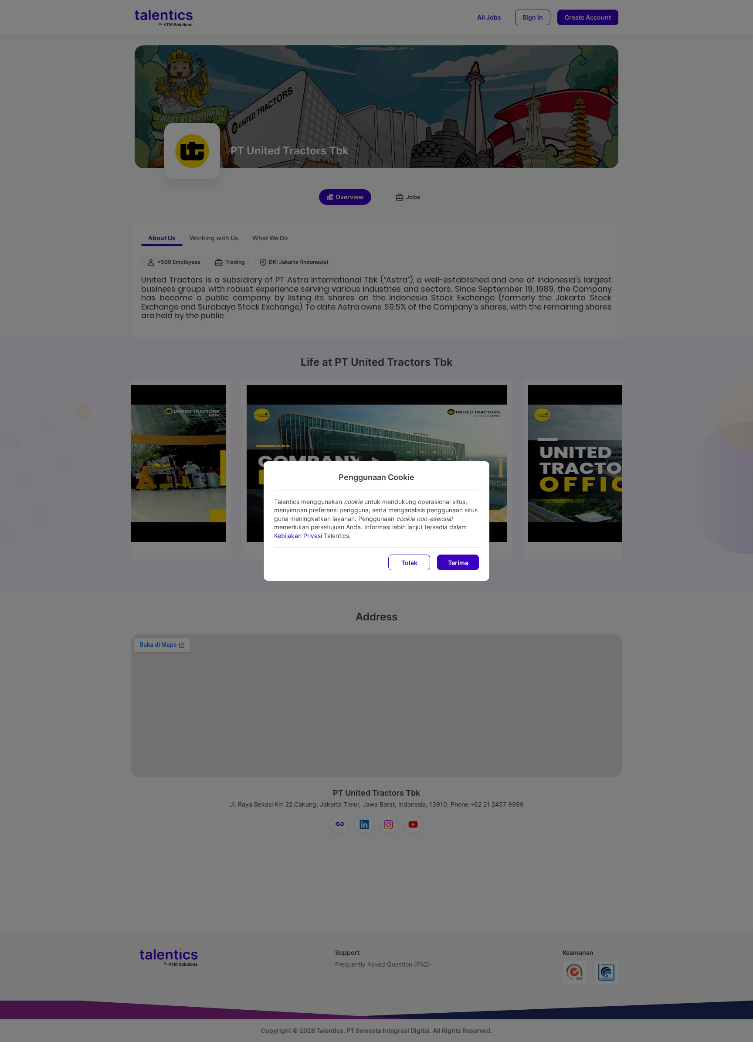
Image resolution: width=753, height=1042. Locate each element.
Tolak (409, 562)
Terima (458, 562)
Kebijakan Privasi (298, 535)
